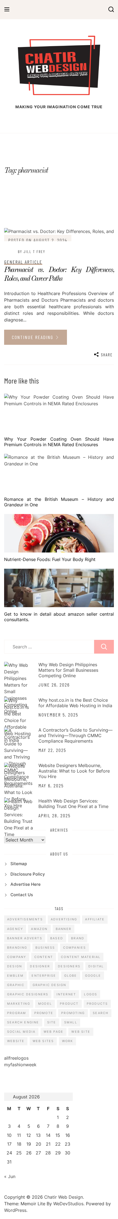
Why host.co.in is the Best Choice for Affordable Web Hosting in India (75, 702)
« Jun (9, 1176)
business (45, 947)
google (93, 976)
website (15, 1041)
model (45, 1004)
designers (69, 966)
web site (80, 1032)
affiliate (95, 919)
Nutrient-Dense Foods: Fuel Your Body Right (49, 559)
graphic (15, 985)
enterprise (44, 976)
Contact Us (21, 894)
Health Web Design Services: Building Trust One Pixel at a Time (73, 803)
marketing (18, 1004)
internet (66, 994)
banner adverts (24, 938)
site (51, 1022)
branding (17, 947)
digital (96, 966)
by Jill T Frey (31, 251)
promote (43, 1013)
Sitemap (18, 863)
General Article (23, 262)
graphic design (49, 985)
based (56, 938)
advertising (64, 919)
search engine (23, 1022)
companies (74, 947)
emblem (15, 976)
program (16, 1013)
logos (90, 994)
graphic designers (27, 994)
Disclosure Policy (27, 874)
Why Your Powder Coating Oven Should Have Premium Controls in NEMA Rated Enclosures (59, 441)
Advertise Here (25, 884)
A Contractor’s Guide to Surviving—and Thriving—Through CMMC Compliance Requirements (75, 735)
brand (77, 938)
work (67, 1041)
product (69, 1004)
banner (63, 929)
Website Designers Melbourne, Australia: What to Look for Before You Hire (74, 771)
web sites (43, 1041)
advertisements (25, 919)
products (97, 1004)
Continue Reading (33, 337)
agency (15, 929)
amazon (39, 929)
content (43, 957)
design (14, 966)
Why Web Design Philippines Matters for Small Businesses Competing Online (68, 670)
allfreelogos (16, 1058)
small (70, 1022)
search (100, 1013)
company (16, 957)
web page (54, 1032)
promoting (73, 1013)
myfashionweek (20, 1064)
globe (70, 976)
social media (21, 1032)
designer (40, 966)
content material (80, 957)
